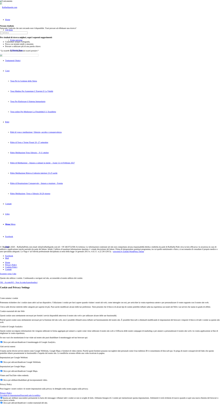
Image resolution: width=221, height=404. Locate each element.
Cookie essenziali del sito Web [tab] (12, 311)
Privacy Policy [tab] (6, 384)
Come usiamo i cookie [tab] (9, 298)
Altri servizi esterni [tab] (7, 346)
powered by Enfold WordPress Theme (128, 251)
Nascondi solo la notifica (30, 395)
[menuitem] (113, 262)
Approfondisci (31, 282)
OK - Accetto (5, 282)
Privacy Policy (6, 393)
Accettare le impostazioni (10, 395)
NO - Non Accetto (18, 282)
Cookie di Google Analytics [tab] (11, 326)
